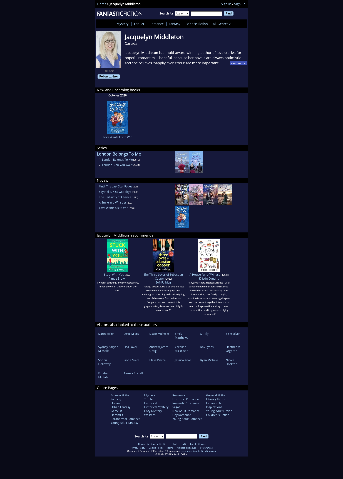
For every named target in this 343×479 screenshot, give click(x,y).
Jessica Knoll (183, 360)
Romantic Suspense (185, 403)
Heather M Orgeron (233, 349)
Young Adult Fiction (219, 411)
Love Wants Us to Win (117, 137)
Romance (157, 24)
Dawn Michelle (159, 334)
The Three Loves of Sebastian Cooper (163, 276)
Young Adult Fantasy (124, 423)
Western (150, 415)
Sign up (239, 4)
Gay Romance (181, 415)
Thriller (139, 24)
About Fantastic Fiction (153, 444)
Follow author (108, 76)
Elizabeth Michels (104, 375)
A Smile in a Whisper (112, 202)
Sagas (176, 407)
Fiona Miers (131, 360)
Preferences (206, 447)
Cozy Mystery (153, 411)
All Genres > (223, 24)
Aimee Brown (117, 278)
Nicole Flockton (231, 362)
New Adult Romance (186, 411)
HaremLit (117, 415)
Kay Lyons (207, 347)
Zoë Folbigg (163, 282)
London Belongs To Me (117, 160)
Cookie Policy (156, 447)
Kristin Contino (209, 278)
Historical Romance (185, 399)
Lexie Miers (131, 334)
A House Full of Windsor (206, 275)
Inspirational (214, 407)
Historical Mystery (156, 407)
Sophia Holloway (104, 362)
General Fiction (216, 395)
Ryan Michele (209, 360)
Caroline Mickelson (181, 349)
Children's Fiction (217, 415)
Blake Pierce (157, 360)
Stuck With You (114, 275)
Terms (170, 447)
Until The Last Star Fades (115, 186)
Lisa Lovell (130, 347)
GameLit (116, 411)
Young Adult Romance (187, 419)
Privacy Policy (138, 447)
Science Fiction (196, 24)
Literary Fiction (216, 399)
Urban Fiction (215, 403)
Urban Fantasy (120, 407)
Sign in (226, 4)
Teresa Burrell (133, 373)
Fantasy (174, 24)
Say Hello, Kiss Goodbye (115, 192)
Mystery (122, 24)
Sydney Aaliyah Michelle (108, 349)
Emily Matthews (181, 336)
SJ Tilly (204, 334)
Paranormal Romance (125, 419)
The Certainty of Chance (115, 197)
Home (101, 4)
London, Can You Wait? (117, 165)
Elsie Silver (233, 334)
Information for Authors (189, 444)
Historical (150, 403)
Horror (115, 403)
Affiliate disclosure (186, 447)
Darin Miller (106, 334)
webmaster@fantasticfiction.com (198, 451)
